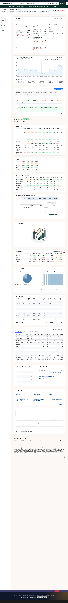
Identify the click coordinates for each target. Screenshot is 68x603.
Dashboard (18, 6)
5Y (57, 59)
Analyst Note (4, 23)
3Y (55, 59)
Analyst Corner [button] (39, 6)
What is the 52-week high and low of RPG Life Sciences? (24, 423)
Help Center (56, 0)
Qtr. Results (4, 25)
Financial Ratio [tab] (37, 331)
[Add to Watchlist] (19, 9)
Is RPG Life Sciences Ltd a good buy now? (24, 431)
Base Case (49, 203)
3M (49, 59)
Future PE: (23, 212)
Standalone (56, 18)
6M (51, 59)
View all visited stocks (57, 372)
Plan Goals (34, 6)
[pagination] (62, 322)
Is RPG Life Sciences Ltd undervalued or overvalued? (50, 427)
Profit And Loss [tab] (19, 331)
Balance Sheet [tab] (25, 331)
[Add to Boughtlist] (21, 9)
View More (60, 113)
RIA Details (44, 601)
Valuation (3, 22)
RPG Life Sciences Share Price (5, 12)
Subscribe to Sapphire (42, 597)
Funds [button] (26, 6)
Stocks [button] (22, 6)
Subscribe (60, 0)
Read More (61, 457)
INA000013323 (38, 601)
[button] (48, 6)
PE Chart (57, 57)
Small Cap (47, 11)
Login (57, 3)
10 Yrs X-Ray (4, 20)
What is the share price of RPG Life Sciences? (24, 411)
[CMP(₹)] (25, 299)
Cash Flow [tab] (31, 331)
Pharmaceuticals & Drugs (41, 11)
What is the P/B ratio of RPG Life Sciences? (49, 419)
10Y (59, 59)
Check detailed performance (22, 102)
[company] (21, 299)
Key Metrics (4, 17)
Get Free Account (62, 3)
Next (59, 322)
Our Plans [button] (13, 6)
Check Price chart (51, 102)
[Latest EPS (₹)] (46, 299)
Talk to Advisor (52, 3)
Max (62, 59)
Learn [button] (54, 6)
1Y (53, 59)
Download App (9, 0)
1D (45, 59)
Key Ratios (61, 57)
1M (47, 59)
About (10, 6)
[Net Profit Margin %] (52, 299)
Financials (3, 28)
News (3, 30)
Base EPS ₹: (46, 207)
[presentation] (63, 81)
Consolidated (61, 18)
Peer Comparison (5, 27)
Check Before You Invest (6, 18)
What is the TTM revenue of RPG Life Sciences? (49, 422)
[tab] (19, 93)
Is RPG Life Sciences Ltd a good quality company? (25, 427)
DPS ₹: (46, 209)
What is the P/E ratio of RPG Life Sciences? (24, 419)
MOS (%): (46, 211)
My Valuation (54, 203)
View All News (60, 404)
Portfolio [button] (30, 6)
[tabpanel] (39, 347)
